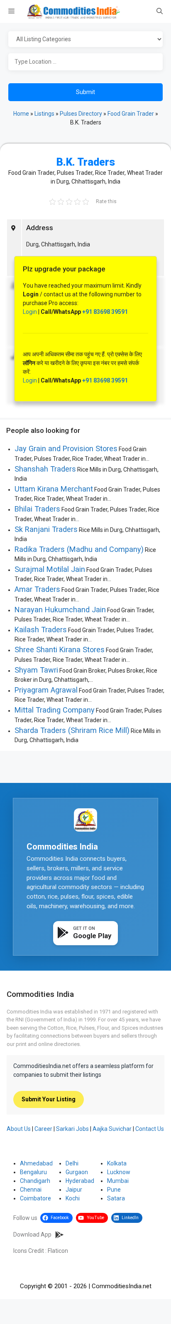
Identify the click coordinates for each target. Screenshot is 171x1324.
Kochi (73, 1198)
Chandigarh (35, 1180)
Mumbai (118, 1180)
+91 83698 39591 (105, 311)
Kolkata (117, 1163)
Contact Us (149, 1128)
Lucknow (118, 1172)
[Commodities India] (73, 11)
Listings (44, 113)
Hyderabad (80, 1180)
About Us (19, 1128)
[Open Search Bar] (159, 11)
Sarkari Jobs (72, 1128)
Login (30, 311)
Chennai (31, 1189)
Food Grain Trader (130, 113)
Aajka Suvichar (112, 1128)
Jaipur (74, 1189)
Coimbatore (35, 1198)
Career (43, 1128)
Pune (114, 1189)
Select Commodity (85, 39)
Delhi (72, 1163)
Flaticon (58, 1250)
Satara (116, 1198)
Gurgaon (77, 1172)
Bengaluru (33, 1172)
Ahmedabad (36, 1163)
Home (21, 113)
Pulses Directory (81, 113)
